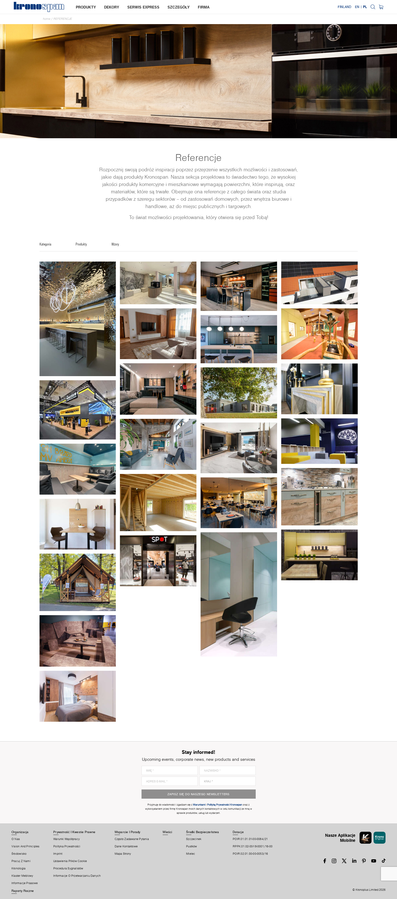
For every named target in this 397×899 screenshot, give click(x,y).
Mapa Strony (123, 854)
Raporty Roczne (22, 890)
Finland (344, 7)
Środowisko (18, 854)
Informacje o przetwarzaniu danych (77, 876)
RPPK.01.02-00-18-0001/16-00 (252, 846)
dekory (111, 7)
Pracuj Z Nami (21, 861)
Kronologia (18, 868)
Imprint (57, 854)
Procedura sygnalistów (68, 868)
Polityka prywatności (66, 846)
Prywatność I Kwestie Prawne (74, 832)
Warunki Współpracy (66, 839)
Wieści (167, 832)
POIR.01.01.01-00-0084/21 (250, 839)
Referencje (63, 19)
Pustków (191, 846)
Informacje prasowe (24, 883)
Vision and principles (25, 846)
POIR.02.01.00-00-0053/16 (250, 854)
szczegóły (178, 7)
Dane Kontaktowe (126, 846)
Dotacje (238, 832)
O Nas (15, 839)
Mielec (190, 854)
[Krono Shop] (381, 7)
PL (365, 7)
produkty (86, 7)
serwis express (143, 7)
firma (204, 7)
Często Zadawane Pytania (132, 839)
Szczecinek (193, 839)
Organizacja (19, 832)
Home (46, 19)
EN (357, 7)
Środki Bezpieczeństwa (202, 832)
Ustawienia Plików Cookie (70, 861)
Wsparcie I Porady (127, 832)
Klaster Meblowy (22, 876)
